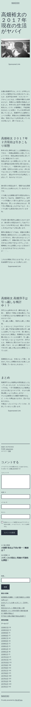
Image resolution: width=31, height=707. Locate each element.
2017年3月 (4, 681)
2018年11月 (5, 627)
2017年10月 (5, 662)
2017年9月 (4, 665)
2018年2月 (4, 652)
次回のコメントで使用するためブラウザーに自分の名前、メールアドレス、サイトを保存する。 (16, 524)
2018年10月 (5, 630)
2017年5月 (4, 676)
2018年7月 (4, 638)
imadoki (15, 3)
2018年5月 (4, 643)
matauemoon (9, 449)
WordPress (18, 700)
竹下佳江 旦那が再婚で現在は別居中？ (13, 616)
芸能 (9, 451)
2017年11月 (5, 660)
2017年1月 (4, 686)
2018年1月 (4, 654)
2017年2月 (4, 684)
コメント (5, 472)
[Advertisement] (14, 77)
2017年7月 (4, 670)
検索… (3, 576)
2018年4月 (4, 646)
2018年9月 (4, 633)
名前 (3, 492)
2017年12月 (5, 657)
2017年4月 (4, 678)
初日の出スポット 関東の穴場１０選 (12, 608)
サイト (3, 512)
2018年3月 (4, 649)
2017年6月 (4, 673)
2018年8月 (4, 635)
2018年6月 (4, 641)
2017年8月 (4, 668)
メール (4, 502)
